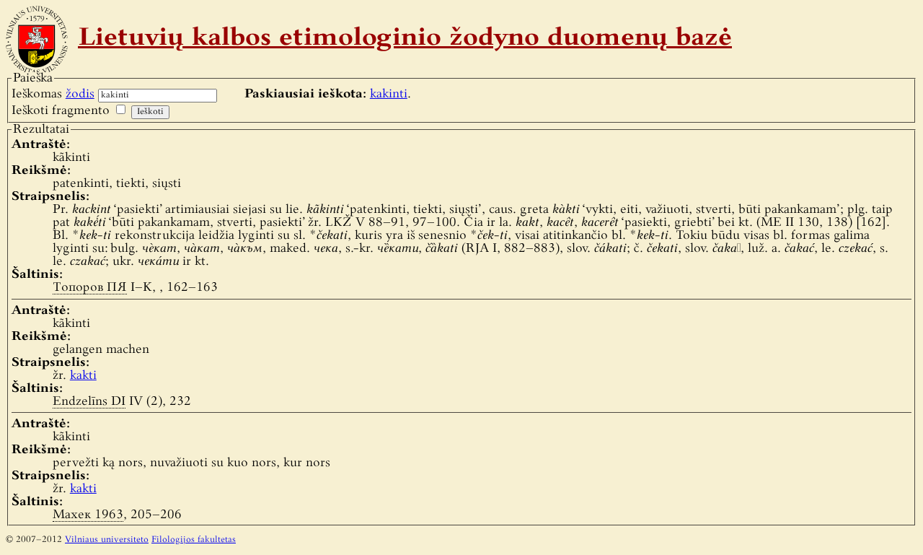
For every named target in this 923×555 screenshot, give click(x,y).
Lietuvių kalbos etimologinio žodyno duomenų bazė (405, 39)
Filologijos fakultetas (193, 540)
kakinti (388, 94)
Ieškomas (53, 94)
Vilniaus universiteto (107, 540)
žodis (80, 94)
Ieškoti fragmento (61, 111)
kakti (83, 376)
